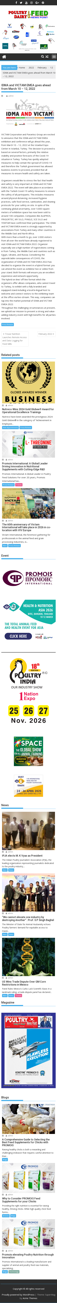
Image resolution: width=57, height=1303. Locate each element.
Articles (6, 1216)
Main (5, 545)
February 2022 (45, 333)
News (11, 870)
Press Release (7, 324)
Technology (14, 1272)
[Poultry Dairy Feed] (4, 56)
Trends (19, 485)
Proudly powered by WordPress (18, 1294)
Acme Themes (30, 1298)
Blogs (5, 1159)
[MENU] (54, 57)
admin (11, 96)
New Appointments (10, 427)
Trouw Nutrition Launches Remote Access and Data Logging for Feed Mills (14, 338)
